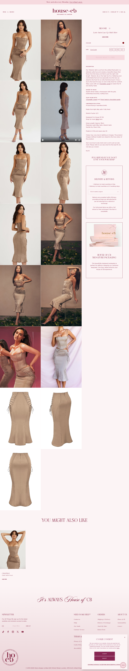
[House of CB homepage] (10, 657)
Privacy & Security (79, 641)
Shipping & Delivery (104, 619)
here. (118, 648)
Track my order (102, 626)
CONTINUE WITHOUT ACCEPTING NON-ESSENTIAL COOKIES (104, 664)
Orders (101, 614)
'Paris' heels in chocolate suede (110, 99)
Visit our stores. (71, 2)
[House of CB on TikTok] (3, 632)
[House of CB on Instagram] (13, 632)
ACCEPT (104, 653)
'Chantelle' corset (104, 83)
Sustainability (122, 623)
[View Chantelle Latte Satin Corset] (13, 549)
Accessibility (77, 648)
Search (12, 12)
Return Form (101, 629)
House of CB (121, 619)
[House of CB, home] (64, 12)
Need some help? (82, 614)
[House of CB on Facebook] (8, 632)
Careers (120, 626)
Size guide (93, 49)
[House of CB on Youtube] (22, 632)
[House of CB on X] (18, 632)
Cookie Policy (78, 645)
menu (4, 12)
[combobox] (104, 191)
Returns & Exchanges (104, 623)
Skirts (97, 119)
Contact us (77, 619)
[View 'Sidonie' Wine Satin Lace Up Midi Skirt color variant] (123, 43)
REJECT (104, 658)
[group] (105, 37)
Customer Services (79, 629)
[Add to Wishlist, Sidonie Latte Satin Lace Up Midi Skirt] (109, 28)
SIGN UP (28, 626)
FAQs (75, 623)
